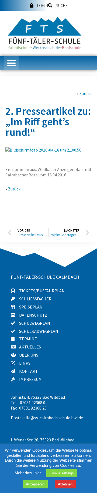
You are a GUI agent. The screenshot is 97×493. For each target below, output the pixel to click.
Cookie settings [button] (62, 473)
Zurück (85, 93)
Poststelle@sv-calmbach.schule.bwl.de (47, 417)
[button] (11, 63)
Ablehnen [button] (65, 484)
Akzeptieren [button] (35, 484)
